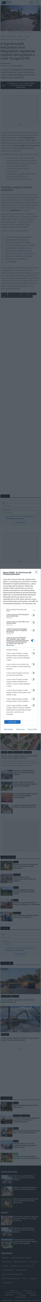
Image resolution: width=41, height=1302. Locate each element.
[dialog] (20, 651)
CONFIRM (12, 722)
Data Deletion (8, 729)
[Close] (37, 573)
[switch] (33, 615)
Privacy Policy (32, 729)
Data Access (20, 729)
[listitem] (20, 610)
